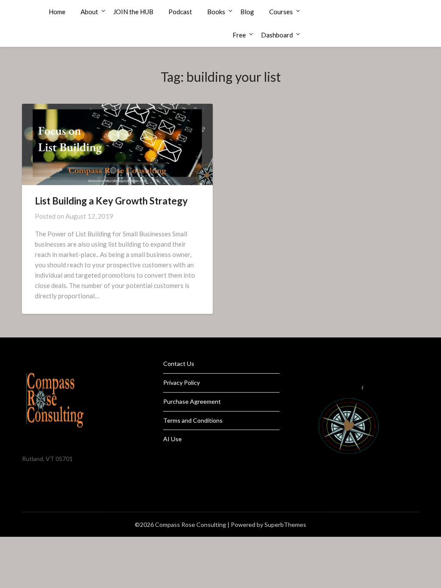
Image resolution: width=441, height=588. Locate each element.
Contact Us (178, 363)
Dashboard (277, 35)
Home (57, 11)
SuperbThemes (285, 524)
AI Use (172, 439)
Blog (247, 11)
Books (216, 11)
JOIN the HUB (133, 11)
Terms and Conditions (193, 420)
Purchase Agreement (192, 401)
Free (239, 35)
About (89, 11)
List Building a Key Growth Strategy (111, 201)
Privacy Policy (181, 382)
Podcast (180, 11)
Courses (281, 11)
